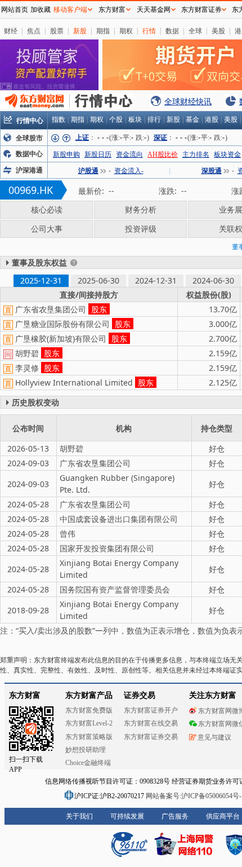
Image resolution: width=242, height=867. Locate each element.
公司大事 (46, 228)
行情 (149, 31)
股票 (57, 31)
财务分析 (140, 209)
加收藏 (40, 10)
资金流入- (129, 171)
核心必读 (46, 209)
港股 (211, 119)
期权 (126, 31)
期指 (103, 31)
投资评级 (140, 228)
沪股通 (88, 171)
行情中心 (29, 120)
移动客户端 (70, 10)
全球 (195, 31)
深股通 (211, 171)
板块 (135, 119)
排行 (154, 119)
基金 (192, 119)
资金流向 (129, 154)
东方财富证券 (201, 10)
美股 (218, 31)
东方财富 (112, 10)
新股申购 (66, 154)
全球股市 (29, 138)
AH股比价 (162, 154)
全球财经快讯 (188, 101)
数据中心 (29, 154)
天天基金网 (154, 10)
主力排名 (195, 154)
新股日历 (97, 154)
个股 (116, 119)
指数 (58, 119)
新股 (80, 31)
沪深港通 (29, 170)
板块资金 (227, 154)
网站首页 (14, 10)
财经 (10, 31)
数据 (172, 31)
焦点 (34, 31)
